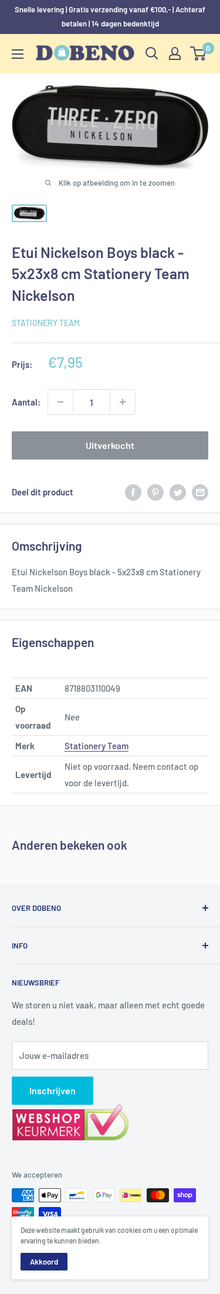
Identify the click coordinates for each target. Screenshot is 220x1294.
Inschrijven (52, 1090)
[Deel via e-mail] (200, 492)
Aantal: (26, 402)
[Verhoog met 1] (122, 402)
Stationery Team (46, 323)
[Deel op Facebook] (133, 492)
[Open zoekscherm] (151, 53)
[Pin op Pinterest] (155, 492)
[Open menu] (17, 54)
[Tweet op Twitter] (178, 492)
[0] (198, 53)
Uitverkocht (110, 445)
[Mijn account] (175, 53)
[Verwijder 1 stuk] (60, 402)
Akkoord (44, 1261)
